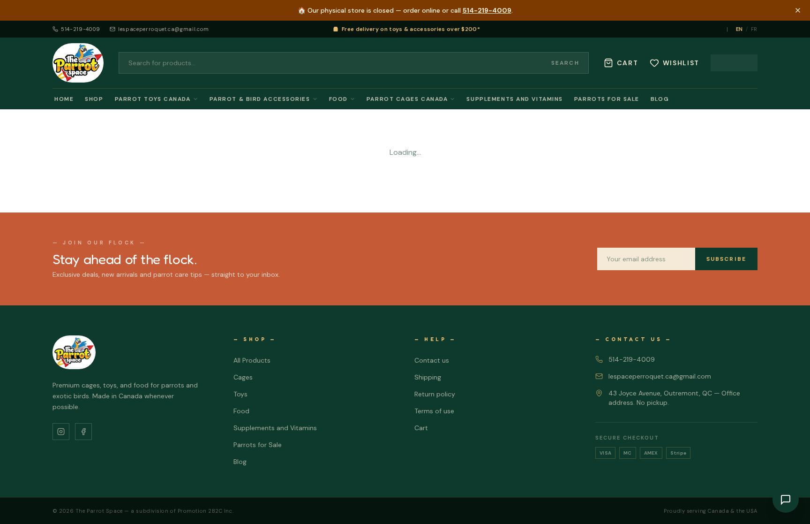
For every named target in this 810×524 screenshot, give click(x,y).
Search (565, 63)
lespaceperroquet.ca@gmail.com (163, 29)
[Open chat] (785, 499)
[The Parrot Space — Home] (78, 63)
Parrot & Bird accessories (260, 99)
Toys (240, 394)
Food (338, 99)
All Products (251, 360)
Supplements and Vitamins (514, 99)
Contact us (431, 360)
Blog (660, 99)
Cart (421, 428)
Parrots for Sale (606, 99)
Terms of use (434, 411)
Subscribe (726, 259)
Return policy (434, 394)
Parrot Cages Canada (407, 99)
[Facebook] (83, 431)
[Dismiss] (797, 10)
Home (64, 99)
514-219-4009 (487, 10)
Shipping (427, 377)
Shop (94, 99)
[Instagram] (60, 431)
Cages (243, 377)
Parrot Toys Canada (153, 99)
